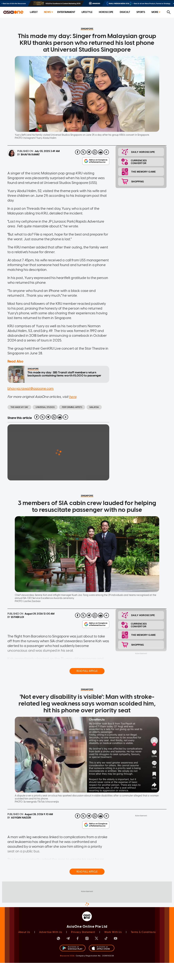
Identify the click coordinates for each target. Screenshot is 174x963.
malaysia (94, 407)
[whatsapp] (95, 152)
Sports (140, 12)
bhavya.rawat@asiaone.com (30, 388)
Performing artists (72, 407)
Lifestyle (87, 12)
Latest (34, 12)
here (72, 397)
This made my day (19, 407)
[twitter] (83, 152)
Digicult (125, 12)
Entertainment (66, 12)
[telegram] (89, 152)
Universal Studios (45, 407)
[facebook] (77, 152)
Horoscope (106, 12)
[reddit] (100, 152)
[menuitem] (34, 12)
